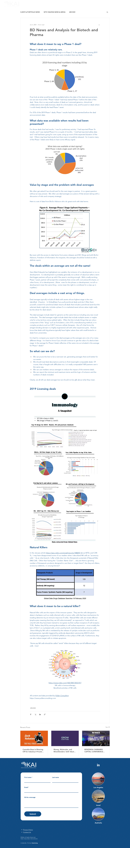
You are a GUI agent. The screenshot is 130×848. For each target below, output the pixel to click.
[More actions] (99, 25)
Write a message (29, 797)
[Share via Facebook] (31, 714)
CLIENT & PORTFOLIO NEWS (30, 12)
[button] (125, 4)
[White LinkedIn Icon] (98, 765)
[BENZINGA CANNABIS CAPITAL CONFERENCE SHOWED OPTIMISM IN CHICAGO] (96, 738)
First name (28, 777)
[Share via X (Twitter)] (35, 714)
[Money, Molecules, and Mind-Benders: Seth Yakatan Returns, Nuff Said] (65, 738)
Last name (55, 777)
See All (108, 727)
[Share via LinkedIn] (40, 714)
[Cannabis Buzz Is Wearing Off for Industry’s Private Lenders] (34, 738)
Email (26, 787)
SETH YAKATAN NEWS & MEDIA (54, 12)
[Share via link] (45, 714)
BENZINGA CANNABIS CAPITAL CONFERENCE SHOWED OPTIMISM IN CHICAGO (93, 750)
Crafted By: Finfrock (29, 843)
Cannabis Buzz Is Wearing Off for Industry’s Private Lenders (33, 750)
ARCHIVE (72, 12)
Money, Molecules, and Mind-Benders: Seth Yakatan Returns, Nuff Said (65, 750)
